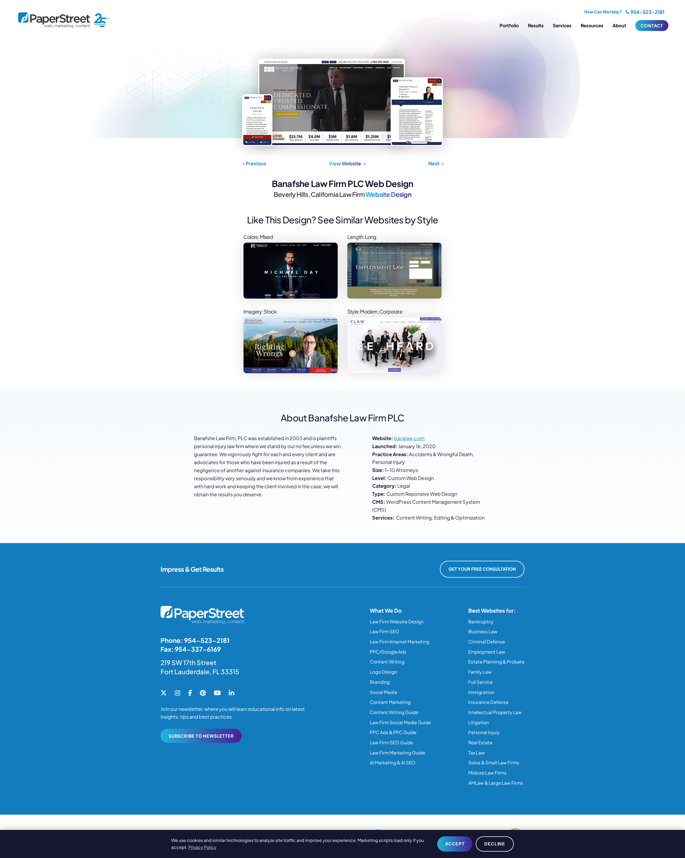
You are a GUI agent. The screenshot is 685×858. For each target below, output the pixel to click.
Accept (455, 844)
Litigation (478, 722)
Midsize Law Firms (487, 773)
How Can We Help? (603, 11)
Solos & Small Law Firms (493, 762)
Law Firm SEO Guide (391, 742)
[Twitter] (164, 693)
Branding (380, 682)
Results (536, 25)
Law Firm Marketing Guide (397, 753)
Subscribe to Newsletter (201, 736)
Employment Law (486, 652)
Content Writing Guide (394, 712)
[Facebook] (190, 693)
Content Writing (387, 662)
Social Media (383, 692)
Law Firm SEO (384, 631)
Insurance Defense (488, 702)
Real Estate (480, 742)
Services (562, 25)
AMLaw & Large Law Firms (495, 783)
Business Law (482, 631)
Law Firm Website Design (397, 621)
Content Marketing (390, 702)
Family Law (480, 672)
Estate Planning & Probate (496, 662)
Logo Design (383, 672)
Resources (592, 25)
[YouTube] (217, 693)
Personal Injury (484, 732)
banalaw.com (409, 438)
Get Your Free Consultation (482, 569)
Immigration (481, 692)
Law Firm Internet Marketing (399, 642)
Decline (494, 844)
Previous (255, 163)
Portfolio (509, 25)
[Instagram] (177, 693)
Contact (652, 25)
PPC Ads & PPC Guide (393, 732)
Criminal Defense (486, 642)
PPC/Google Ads (388, 652)
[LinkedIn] (231, 693)
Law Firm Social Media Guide (400, 722)
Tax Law (476, 753)
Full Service (480, 682)
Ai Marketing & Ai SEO (393, 762)
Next (434, 163)
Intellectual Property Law (495, 712)
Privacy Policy (202, 847)
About (619, 25)
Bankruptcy (480, 621)
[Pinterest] (203, 693)
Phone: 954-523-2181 (195, 640)
